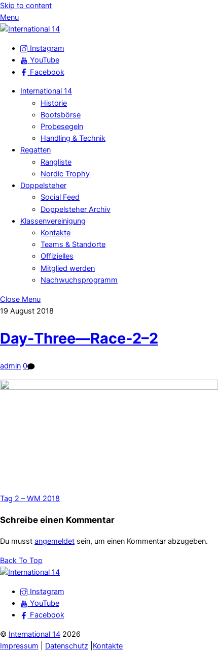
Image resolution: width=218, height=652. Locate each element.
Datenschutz (66, 645)
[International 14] (30, 29)
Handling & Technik (73, 138)
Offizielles (57, 256)
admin (10, 365)
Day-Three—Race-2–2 (79, 338)
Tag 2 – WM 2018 (30, 498)
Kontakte (55, 232)
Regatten (35, 149)
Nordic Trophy (65, 173)
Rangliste (56, 162)
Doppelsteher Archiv (76, 209)
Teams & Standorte (73, 244)
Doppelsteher (43, 185)
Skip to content (26, 5)
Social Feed (60, 197)
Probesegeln (62, 126)
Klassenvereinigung (53, 221)
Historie (54, 103)
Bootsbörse (61, 114)
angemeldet (54, 541)
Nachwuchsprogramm (79, 280)
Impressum (19, 645)
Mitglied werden (68, 268)
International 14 (46, 91)
